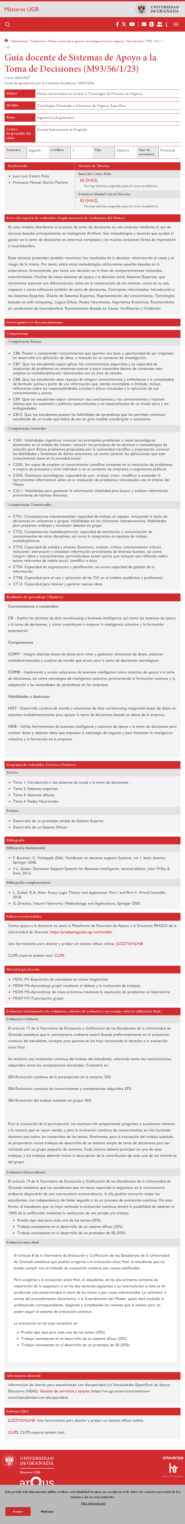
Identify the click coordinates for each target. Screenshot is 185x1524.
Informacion (20, 41)
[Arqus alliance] (37, 1484)
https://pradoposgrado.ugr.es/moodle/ (81, 931)
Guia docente (135, 41)
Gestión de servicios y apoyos (65, 1391)
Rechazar (47, 1511)
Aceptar (18, 1511)
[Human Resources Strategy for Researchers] (173, 1470)
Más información (93, 1503)
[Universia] (173, 1458)
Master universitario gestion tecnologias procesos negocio (86, 41)
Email (92, 180)
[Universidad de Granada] (157, 9)
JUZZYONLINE (129, 943)
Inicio (7, 41)
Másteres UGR (21, 9)
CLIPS (59, 955)
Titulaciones (38, 41)
